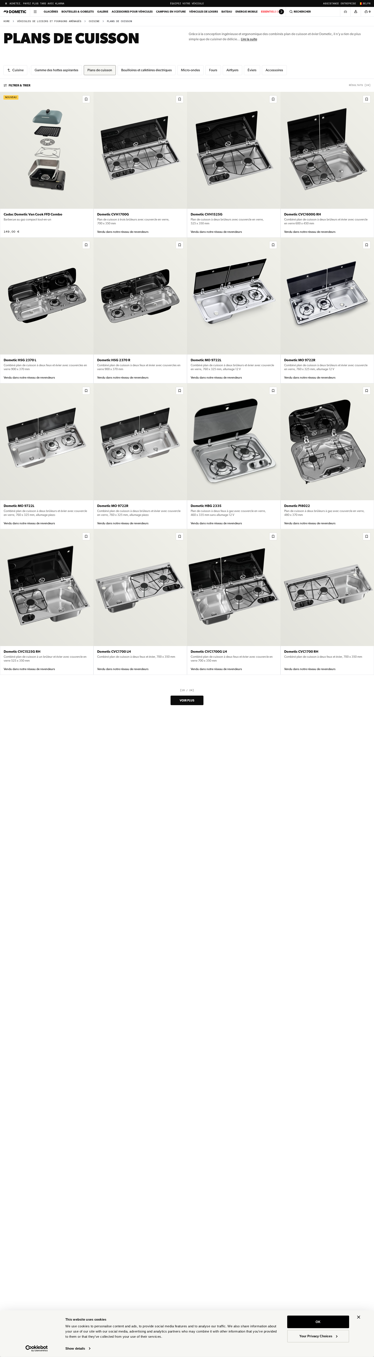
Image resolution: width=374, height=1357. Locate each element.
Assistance (331, 3)
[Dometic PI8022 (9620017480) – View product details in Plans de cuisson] (327, 456)
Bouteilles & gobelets (77, 11)
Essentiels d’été (272, 11)
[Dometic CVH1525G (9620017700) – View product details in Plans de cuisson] (233, 165)
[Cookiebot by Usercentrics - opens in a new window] (37, 1348)
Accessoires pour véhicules (132, 11)
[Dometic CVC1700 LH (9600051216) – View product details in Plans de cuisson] (140, 602)
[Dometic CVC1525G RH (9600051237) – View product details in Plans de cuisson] (47, 602)
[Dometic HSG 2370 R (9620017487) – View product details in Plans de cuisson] (140, 310)
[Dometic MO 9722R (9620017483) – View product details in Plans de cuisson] (140, 456)
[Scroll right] (281, 11)
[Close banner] (358, 1317)
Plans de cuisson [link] (119, 21)
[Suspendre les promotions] (6, 3)
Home (6, 21)
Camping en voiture (171, 11)
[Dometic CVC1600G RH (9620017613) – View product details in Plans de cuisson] (327, 165)
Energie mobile (246, 11)
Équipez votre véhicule (187, 3)
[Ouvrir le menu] (35, 11)
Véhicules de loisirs (203, 11)
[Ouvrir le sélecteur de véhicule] (345, 11)
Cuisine (94, 21)
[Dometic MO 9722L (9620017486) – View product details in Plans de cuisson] (233, 310)
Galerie (102, 11)
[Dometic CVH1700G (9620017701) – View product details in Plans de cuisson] (140, 165)
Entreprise (348, 3)
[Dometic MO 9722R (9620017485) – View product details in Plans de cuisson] (327, 310)
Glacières (51, 11)
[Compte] (355, 11)
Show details (75, 1348)
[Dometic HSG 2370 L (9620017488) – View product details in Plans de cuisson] (47, 310)
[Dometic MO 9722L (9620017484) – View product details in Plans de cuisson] (47, 456)
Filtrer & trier (19, 85)
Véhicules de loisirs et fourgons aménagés (49, 21)
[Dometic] (14, 11)
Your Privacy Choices (315, 1336)
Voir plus (187, 700)
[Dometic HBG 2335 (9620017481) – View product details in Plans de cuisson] (233, 456)
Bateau (226, 11)
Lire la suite (249, 39)
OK (318, 1322)
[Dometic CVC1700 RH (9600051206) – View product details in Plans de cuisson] (327, 602)
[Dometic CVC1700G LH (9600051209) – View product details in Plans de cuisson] (233, 602)
